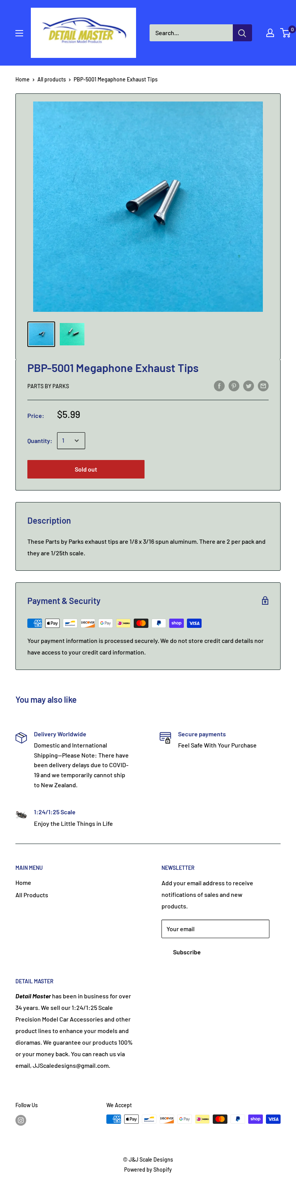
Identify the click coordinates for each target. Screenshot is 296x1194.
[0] (286, 32)
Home (22, 79)
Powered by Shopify (148, 1169)
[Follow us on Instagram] (20, 1120)
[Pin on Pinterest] (234, 385)
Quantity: (39, 440)
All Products (31, 894)
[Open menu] (19, 33)
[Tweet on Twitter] (248, 385)
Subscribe (187, 952)
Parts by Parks (48, 386)
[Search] (242, 32)
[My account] (270, 33)
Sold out (86, 469)
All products (51, 79)
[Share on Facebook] (219, 385)
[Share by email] (263, 385)
